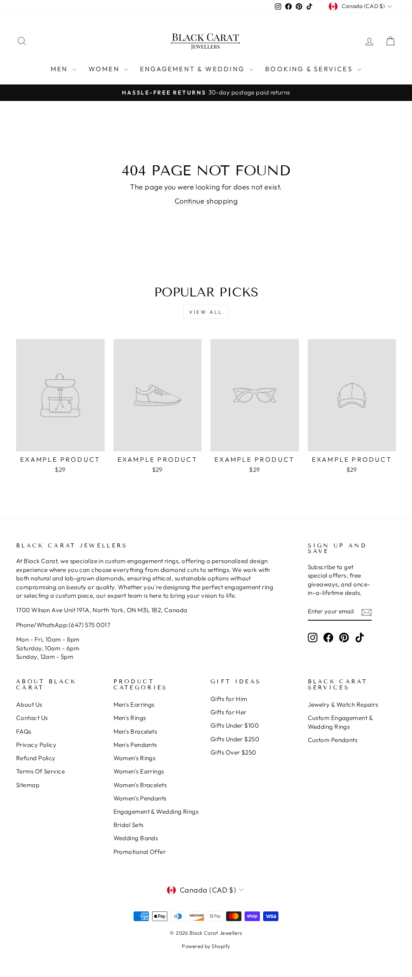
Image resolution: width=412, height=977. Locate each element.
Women (105, 69)
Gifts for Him (228, 699)
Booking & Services (310, 69)
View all (206, 312)
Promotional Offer (139, 852)
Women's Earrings (138, 771)
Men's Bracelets (135, 731)
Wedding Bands (135, 838)
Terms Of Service (40, 771)
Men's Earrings (133, 704)
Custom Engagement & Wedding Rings (340, 722)
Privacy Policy (36, 745)
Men (60, 69)
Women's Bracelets (140, 785)
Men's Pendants (135, 745)
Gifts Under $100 (234, 725)
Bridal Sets (128, 825)
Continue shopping (206, 201)
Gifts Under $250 (234, 739)
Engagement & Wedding (193, 69)
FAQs (23, 731)
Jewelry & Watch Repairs (343, 704)
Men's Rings (129, 718)
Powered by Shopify (206, 946)
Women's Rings (134, 758)
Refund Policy (36, 758)
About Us (29, 704)
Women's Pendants (140, 798)
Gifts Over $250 (233, 752)
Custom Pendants (333, 740)
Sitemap (27, 785)
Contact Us (32, 718)
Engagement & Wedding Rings (156, 811)
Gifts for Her (228, 712)
